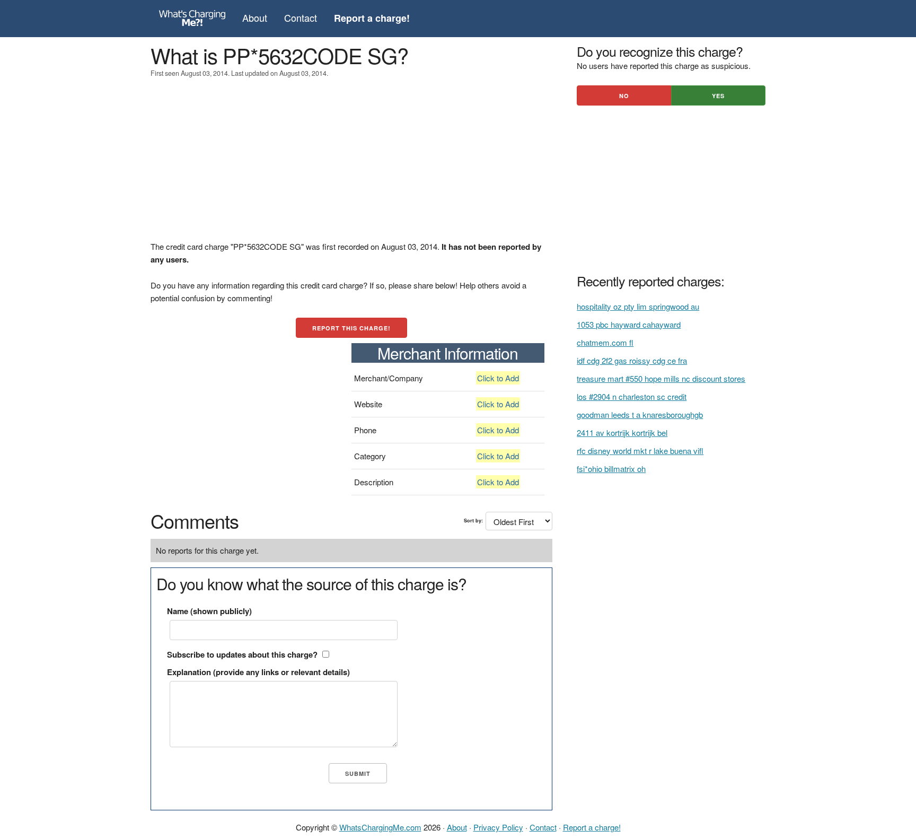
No (624, 96)
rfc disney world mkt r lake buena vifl (640, 450)
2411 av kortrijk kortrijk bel (622, 432)
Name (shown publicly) (209, 611)
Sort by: (473, 520)
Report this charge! (351, 328)
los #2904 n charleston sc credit (631, 396)
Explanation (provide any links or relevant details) (258, 672)
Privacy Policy (498, 827)
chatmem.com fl (605, 342)
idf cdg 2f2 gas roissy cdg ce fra (632, 360)
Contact (300, 17)
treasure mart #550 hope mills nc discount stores (661, 378)
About (254, 17)
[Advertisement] (351, 166)
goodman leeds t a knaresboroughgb (640, 414)
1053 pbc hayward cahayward (629, 324)
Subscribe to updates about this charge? (242, 654)
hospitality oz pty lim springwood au (638, 306)
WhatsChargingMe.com (380, 827)
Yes (718, 96)
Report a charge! (592, 827)
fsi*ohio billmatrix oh (611, 468)
